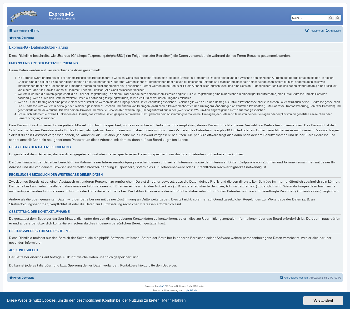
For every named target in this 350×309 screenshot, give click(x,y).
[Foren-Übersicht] (28, 15)
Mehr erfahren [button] (174, 300)
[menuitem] (35, 30)
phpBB (162, 286)
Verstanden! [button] (323, 300)
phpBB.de (191, 290)
